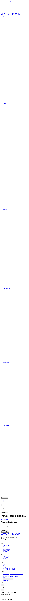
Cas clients (5, 557)
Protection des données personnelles (11, 576)
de (3, 502)
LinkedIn (9, 568)
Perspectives (5, 548)
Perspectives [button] (5, 209)
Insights (5, 558)
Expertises (5, 546)
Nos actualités (6, 556)
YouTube (9, 569)
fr (1, 505)
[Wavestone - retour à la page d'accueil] (10, 14)
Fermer (2, 585)
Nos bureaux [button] (6, 425)
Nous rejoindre (6, 549)
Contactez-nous (4, 497)
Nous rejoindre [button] (6, 288)
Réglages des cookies (8, 579)
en (3, 500)
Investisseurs (6, 550)
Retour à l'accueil (4, 519)
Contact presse (6, 565)
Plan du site (5, 580)
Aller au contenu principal (6, 1)
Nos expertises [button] (6, 103)
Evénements (5, 559)
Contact (5, 564)
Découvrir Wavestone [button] (7, 16)
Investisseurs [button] (6, 362)
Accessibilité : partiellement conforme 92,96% (13, 574)
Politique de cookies (7, 577)
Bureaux (5, 551)
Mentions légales (6, 575)
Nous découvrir (6, 545)
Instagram (9, 567)
